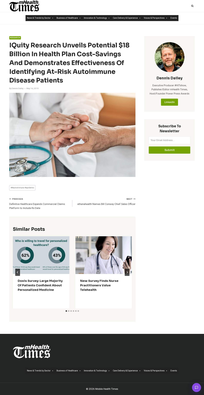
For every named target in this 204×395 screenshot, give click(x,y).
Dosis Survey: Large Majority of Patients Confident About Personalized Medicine (40, 285)
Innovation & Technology (95, 18)
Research (15, 37)
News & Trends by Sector (39, 18)
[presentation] (41, 255)
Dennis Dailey (17, 88)
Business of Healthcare (67, 18)
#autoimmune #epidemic (22, 187)
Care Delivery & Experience (125, 18)
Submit (169, 150)
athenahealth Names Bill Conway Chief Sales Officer (106, 202)
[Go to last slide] (17, 272)
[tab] (66, 311)
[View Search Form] (192, 6)
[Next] (127, 272)
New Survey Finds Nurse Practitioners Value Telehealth (99, 285)
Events (174, 18)
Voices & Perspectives (154, 18)
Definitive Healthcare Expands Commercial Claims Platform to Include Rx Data (37, 204)
